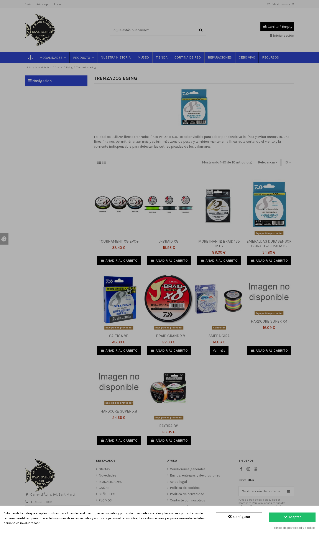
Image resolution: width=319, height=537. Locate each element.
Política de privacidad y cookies (293, 528)
